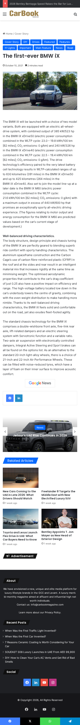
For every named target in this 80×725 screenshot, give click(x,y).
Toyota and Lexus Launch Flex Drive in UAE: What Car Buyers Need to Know (20, 536)
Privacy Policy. (53, 612)
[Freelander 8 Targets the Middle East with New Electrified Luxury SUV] (59, 478)
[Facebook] (10, 398)
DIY (25, 41)
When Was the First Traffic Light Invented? (30, 630)
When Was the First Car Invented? (25, 636)
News (59, 47)
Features (65, 41)
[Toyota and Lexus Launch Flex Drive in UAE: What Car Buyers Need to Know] (21, 519)
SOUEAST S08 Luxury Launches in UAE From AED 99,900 (40, 651)
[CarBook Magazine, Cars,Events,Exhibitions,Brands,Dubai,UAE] (24, 14)
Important (25, 47)
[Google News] (40, 383)
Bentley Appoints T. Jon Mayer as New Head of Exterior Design (57, 535)
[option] (40, 431)
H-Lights (10, 47)
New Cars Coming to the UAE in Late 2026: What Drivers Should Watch (19, 494)
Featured (49, 41)
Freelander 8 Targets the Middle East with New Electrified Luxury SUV (58, 494)
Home (9, 33)
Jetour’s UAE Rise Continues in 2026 (40, 435)
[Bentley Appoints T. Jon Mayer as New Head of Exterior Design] (59, 518)
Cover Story (21, 33)
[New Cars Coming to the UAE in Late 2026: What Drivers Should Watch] (21, 478)
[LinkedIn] (19, 398)
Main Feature (43, 47)
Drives (35, 41)
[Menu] (5, 15)
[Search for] (75, 15)
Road (70, 47)
